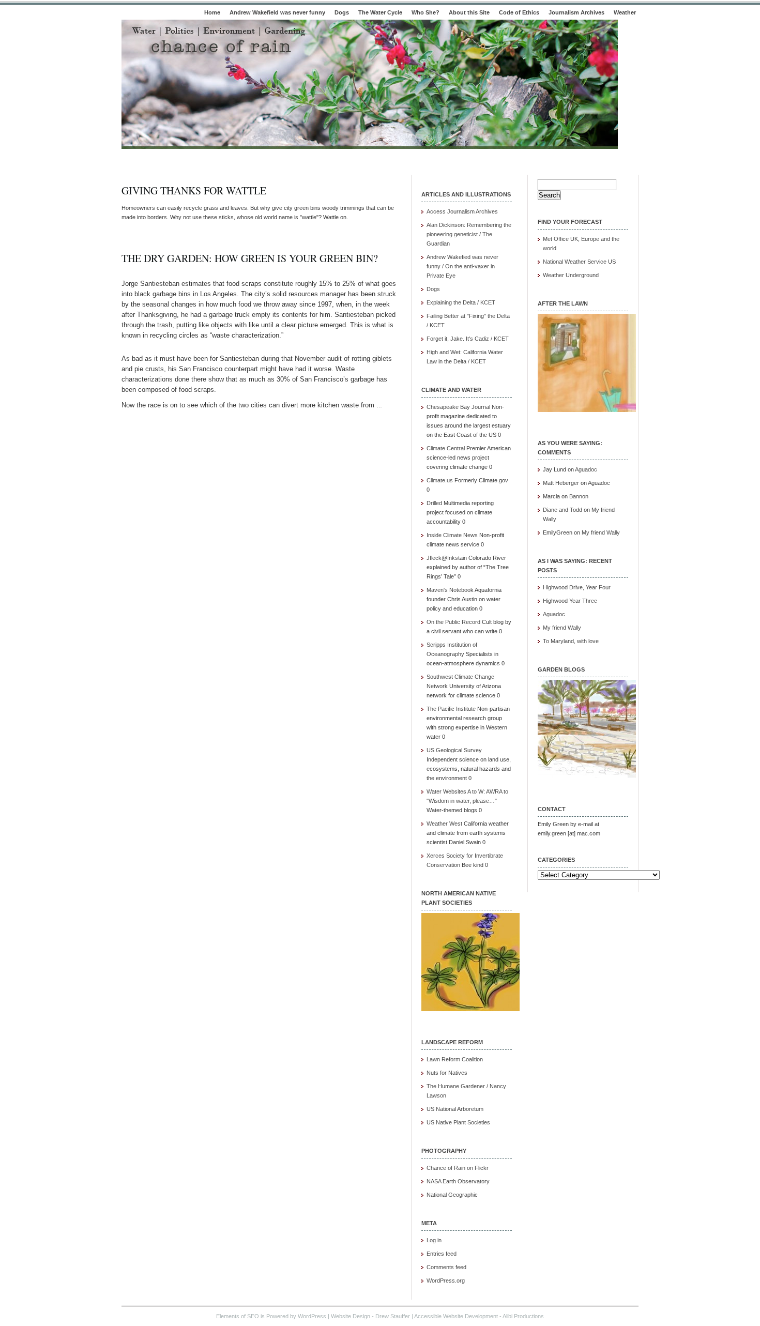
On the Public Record (453, 622)
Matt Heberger (561, 483)
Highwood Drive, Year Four (577, 587)
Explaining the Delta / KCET (461, 302)
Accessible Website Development (456, 1316)
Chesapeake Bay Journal (458, 407)
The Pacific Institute (451, 709)
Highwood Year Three (570, 601)
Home (212, 12)
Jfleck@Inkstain (447, 558)
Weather (625, 12)
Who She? (425, 12)
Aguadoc (586, 469)
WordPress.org (446, 1280)
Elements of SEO (237, 1316)
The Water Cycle (380, 12)
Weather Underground (571, 275)
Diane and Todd (562, 510)
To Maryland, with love (571, 641)
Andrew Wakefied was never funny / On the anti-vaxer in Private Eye (462, 266)
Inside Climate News (452, 535)
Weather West (444, 823)
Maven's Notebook (450, 590)
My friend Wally (601, 532)
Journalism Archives (576, 12)
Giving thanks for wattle (193, 190)
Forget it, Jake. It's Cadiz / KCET (468, 339)
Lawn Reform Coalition (455, 1059)
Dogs (342, 12)
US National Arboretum (455, 1109)
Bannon (578, 496)
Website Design (350, 1316)
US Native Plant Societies (458, 1122)
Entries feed (442, 1254)
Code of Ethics (519, 12)
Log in (434, 1240)
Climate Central (446, 448)
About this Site (469, 12)
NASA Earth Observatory (458, 1181)
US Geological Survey (454, 750)
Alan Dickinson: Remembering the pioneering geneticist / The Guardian (469, 234)
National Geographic (452, 1195)
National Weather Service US (579, 261)
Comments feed (446, 1267)
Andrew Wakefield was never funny (277, 12)
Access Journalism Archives (462, 211)
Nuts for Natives (447, 1073)
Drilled (434, 503)
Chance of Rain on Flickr (458, 1168)
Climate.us (440, 480)
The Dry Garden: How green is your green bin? (249, 258)
